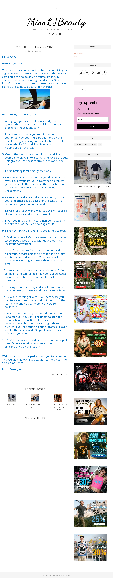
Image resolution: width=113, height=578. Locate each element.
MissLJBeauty (56, 22)
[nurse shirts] (90, 220)
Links (76, 56)
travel (93, 145)
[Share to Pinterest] (66, 374)
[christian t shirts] (90, 527)
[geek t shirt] (90, 458)
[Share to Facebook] (57, 374)
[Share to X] (61, 374)
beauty (78, 145)
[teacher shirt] (90, 322)
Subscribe (92, 126)
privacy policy (79, 53)
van (100, 145)
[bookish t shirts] (90, 288)
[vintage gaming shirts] (90, 390)
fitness (86, 145)
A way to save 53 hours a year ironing (92, 187)
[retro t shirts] (90, 356)
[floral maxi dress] (90, 254)
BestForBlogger (67, 575)
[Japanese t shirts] (90, 561)
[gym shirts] (90, 424)
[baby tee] (90, 493)
